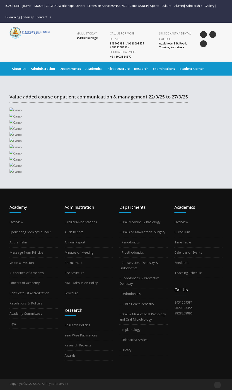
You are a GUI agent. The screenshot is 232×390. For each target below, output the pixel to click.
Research (141, 68)
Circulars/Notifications (81, 222)
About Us (19, 68)
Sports (154, 6)
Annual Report (75, 242)
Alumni (179, 6)
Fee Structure (74, 273)
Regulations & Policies (26, 303)
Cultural (167, 6)
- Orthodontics (130, 294)
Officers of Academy (25, 283)
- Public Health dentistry (136, 304)
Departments (70, 68)
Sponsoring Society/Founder (30, 232)
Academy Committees (26, 313)
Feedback (181, 262)
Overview (16, 222)
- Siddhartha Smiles (133, 340)
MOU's (39, 6)
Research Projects (78, 345)
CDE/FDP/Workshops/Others (65, 6)
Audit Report (74, 232)
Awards (70, 355)
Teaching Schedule (188, 273)
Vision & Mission (22, 262)
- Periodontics (129, 242)
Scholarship (194, 6)
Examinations (164, 68)
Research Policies (77, 325)
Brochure (71, 293)
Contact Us (43, 17)
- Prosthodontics (131, 252)
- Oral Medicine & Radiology (139, 222)
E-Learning (12, 17)
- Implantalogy (129, 329)
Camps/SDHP (139, 6)
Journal (27, 6)
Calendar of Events (188, 252)
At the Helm (18, 242)
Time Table (182, 242)
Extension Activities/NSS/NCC (107, 6)
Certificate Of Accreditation (29, 293)
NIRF (17, 6)
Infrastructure (118, 68)
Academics (93, 68)
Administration (43, 68)
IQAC (8, 6)
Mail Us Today (87, 33)
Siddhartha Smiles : (123, 52)
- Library (125, 350)
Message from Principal (27, 252)
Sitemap (28, 17)
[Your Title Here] (35, 108)
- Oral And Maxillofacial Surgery (142, 232)
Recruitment (73, 262)
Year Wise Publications (81, 335)
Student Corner (191, 68)
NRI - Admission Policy (81, 283)
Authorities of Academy (27, 273)
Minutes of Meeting (79, 252)
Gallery (210, 6)
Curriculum (182, 232)
